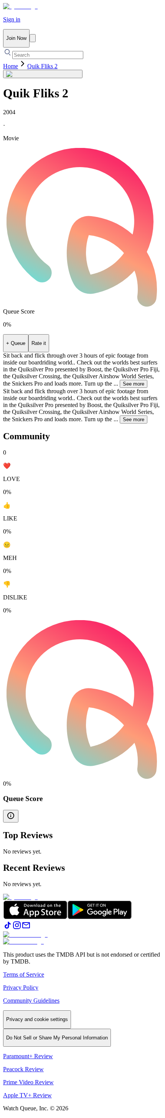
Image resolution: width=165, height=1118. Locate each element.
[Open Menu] (33, 38)
